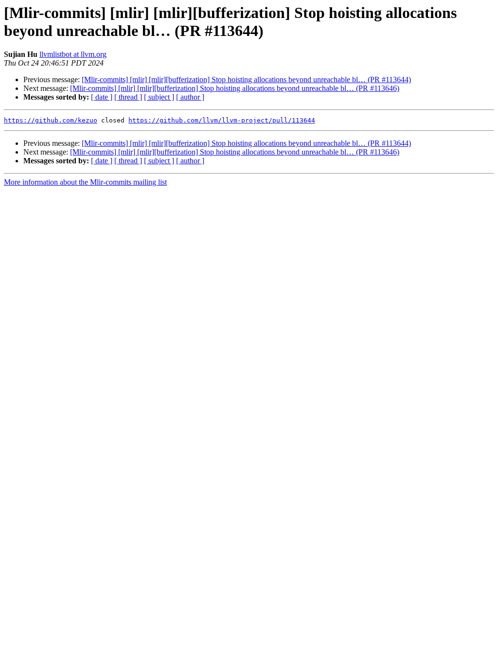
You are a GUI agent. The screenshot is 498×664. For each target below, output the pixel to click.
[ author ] (190, 97)
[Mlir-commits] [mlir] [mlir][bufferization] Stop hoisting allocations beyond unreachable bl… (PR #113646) (234, 88)
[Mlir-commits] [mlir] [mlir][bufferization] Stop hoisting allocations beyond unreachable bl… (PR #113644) (246, 79)
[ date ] (101, 97)
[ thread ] (128, 97)
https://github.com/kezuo (50, 120)
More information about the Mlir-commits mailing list (85, 182)
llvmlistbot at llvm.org (73, 54)
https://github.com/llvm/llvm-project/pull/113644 (221, 120)
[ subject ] (159, 97)
